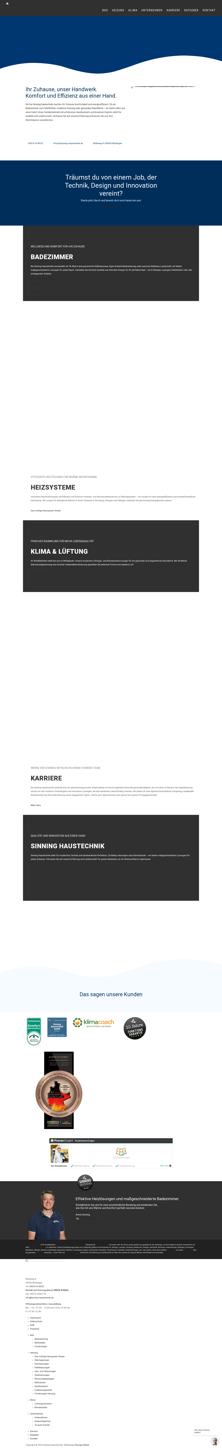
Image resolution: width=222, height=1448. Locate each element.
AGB (32, 1325)
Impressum (35, 1317)
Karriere (173, 10)
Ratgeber (191, 10)
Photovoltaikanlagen (44, 1378)
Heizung (38, 1247)
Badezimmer (32, 108)
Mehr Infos (164, 1166)
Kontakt (209, 10)
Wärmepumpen (42, 1360)
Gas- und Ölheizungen (45, 1371)
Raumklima (40, 1253)
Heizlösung (171, 1250)
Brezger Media (82, 1445)
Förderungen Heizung (45, 1393)
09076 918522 (87, 1218)
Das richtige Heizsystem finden (50, 1356)
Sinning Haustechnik (33, 1245)
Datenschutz (36, 1321)
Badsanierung (61, 1245)
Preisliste (34, 1329)
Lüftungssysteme (102, 1245)
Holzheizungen (42, 1363)
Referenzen (40, 1382)
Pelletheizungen (42, 1367)
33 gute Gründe (42, 1425)
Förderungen (41, 1346)
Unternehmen (41, 1417)
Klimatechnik (41, 1407)
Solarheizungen (42, 1375)
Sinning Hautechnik (43, 104)
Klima (44, 1247)
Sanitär (31, 1247)
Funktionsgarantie (43, 1390)
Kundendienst (41, 1386)
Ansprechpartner (43, 1421)
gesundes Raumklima (92, 108)
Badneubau (71, 1245)
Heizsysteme (80, 1245)
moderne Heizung (66, 108)
